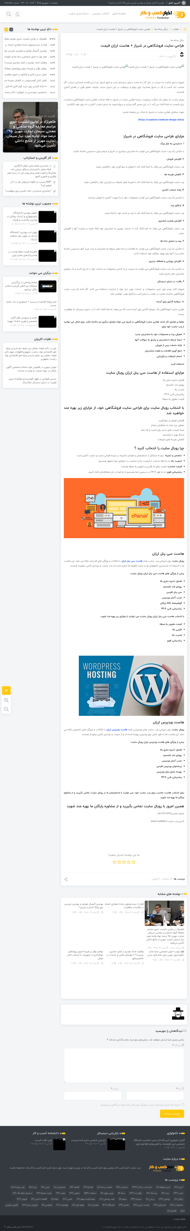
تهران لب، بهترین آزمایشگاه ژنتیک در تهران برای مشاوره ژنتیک (23, 235)
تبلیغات (166, 879)
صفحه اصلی (119, 13)
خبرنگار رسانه (176, 948)
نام (178, 1089)
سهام (123, 1199)
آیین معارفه (163, 1187)
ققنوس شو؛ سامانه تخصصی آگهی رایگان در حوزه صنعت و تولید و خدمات (31, 369)
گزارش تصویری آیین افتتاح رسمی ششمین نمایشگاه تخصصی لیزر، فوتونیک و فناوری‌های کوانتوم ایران (159, 1142)
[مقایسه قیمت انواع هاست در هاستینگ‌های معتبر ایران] (47, 255)
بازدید (178, 1193)
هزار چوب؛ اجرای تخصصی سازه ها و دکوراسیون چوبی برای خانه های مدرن (165, 953)
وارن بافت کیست (43, 1140)
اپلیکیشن (59, 1187)
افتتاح (88, 1187)
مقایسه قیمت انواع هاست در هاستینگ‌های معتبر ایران (22, 253)
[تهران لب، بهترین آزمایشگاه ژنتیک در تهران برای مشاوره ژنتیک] (47, 236)
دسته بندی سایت (79, 13)
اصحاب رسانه (104, 1187)
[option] (30, 39)
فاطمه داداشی (39, 1199)
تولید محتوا (44, 1193)
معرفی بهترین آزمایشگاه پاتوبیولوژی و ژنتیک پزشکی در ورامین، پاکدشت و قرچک (22, 216)
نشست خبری (141, 1205)
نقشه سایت (180, 1219)
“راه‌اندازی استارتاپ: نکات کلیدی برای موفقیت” (28, 191)
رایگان (178, 1199)
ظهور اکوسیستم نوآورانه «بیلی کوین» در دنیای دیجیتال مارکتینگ (32, 380)
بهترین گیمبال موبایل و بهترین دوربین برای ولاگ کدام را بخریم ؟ (83, 905)
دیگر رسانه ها (161, 29)
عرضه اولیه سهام (86, 1199)
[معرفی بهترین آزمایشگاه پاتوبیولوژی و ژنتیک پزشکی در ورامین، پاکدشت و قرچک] (47, 217)
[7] (85, 54)
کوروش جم (30, 1205)
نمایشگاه (109, 1205)
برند (165, 1193)
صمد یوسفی (107, 1199)
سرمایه (136, 1199)
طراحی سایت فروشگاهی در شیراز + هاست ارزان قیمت (142, 45)
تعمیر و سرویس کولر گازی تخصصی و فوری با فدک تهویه (22, 319)
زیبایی (150, 1199)
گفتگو (171, 1211)
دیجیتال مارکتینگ (22, 1193)
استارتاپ (122, 1187)
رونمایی (164, 1199)
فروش (155, 879)
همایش (93, 1205)
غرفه (54, 1199)
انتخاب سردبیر (101, 13)
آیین (178, 1187)
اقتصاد (74, 1187)
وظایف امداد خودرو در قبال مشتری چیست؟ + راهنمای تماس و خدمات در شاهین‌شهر (125, 954)
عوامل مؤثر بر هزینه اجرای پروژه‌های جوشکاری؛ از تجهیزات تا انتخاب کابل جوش (85, 954)
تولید (60, 1193)
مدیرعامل (160, 1205)
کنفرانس (47, 1205)
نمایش (124, 1205)
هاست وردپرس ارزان (116, 729)
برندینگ (151, 1193)
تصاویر (74, 1193)
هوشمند (62, 1205)
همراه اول (78, 1205)
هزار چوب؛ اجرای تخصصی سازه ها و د (148, 3)
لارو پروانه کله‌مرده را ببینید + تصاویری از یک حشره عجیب (31, 303)
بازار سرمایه (18, 1187)
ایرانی (45, 1187)
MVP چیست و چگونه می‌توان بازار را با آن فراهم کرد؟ (30, 183)
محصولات (176, 1205)
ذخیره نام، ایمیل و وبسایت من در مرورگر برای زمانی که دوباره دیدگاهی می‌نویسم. (140, 1105)
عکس (67, 1199)
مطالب (175, 29)
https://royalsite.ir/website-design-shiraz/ (161, 120)
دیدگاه (176, 1045)
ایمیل (114, 1089)
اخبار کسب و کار (142, 1187)
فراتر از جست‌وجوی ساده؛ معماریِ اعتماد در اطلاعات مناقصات (124, 905)
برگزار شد (136, 1193)
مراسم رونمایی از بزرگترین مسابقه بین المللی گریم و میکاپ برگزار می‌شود (21, 285)
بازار (33, 1187)
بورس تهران (107, 1193)
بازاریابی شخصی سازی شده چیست (88, 1140)
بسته (121, 1193)
